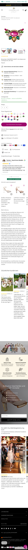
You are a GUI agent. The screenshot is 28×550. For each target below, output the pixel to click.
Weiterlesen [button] (5, 172)
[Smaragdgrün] (23, 116)
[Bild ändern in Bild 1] (3, 51)
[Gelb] (11, 114)
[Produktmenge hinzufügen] (6, 107)
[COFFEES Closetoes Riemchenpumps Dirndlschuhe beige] (20, 190)
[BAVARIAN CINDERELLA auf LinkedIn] (6, 529)
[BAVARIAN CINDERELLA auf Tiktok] (11, 529)
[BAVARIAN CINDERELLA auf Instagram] (4, 529)
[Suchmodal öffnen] (23, 9)
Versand (11, 129)
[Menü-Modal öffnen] (2, 9)
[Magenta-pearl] (8, 116)
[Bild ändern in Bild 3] (14, 51)
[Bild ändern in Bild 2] (9, 51)
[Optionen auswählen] (11, 194)
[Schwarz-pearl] (17, 119)
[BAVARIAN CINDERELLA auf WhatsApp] (13, 529)
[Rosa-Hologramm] (17, 114)
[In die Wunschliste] (25, 23)
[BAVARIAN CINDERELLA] (14, 10)
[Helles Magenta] (23, 114)
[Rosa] (20, 114)
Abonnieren (23, 523)
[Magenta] (2, 116)
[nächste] (25, 4)
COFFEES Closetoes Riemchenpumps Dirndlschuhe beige (19, 199)
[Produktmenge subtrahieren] (2, 107)
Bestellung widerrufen (21, 548)
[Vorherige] (2, 4)
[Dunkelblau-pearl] (11, 119)
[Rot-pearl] (14, 116)
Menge (3, 104)
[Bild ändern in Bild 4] (20, 51)
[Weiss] (2, 114)
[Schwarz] (14, 119)
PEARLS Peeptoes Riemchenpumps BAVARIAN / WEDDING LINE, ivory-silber (6, 201)
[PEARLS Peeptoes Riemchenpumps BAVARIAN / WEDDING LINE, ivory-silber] (7, 190)
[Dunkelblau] (8, 119)
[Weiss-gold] (5, 114)
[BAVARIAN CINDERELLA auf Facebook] (2, 529)
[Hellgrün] (20, 116)
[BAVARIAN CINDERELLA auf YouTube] (15, 529)
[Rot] (11, 116)
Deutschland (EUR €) (7, 537)
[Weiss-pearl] (8, 114)
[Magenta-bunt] (5, 116)
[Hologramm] (14, 114)
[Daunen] (26, 51)
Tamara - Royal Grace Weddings (15, 160)
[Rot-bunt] (17, 116)
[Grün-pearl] (2, 119)
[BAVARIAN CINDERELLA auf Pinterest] (8, 529)
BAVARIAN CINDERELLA (16, 539)
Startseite (3, 16)
